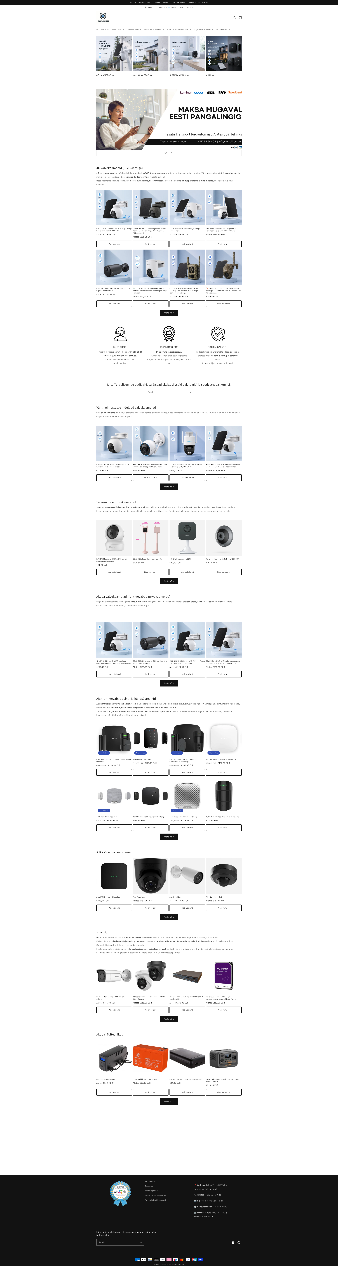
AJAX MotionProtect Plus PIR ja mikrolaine (222, 817)
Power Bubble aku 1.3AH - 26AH (145, 1079)
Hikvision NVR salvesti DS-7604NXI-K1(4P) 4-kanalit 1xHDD (186, 998)
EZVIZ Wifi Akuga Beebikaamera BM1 (147, 559)
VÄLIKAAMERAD (141, 75)
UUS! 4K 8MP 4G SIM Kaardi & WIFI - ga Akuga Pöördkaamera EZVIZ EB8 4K (114, 230)
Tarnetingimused (152, 1190)
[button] (110, 29)
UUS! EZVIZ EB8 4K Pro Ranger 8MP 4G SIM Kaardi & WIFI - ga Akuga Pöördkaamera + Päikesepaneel (149, 231)
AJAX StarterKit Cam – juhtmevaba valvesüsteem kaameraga (183, 760)
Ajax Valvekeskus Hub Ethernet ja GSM (221, 759)
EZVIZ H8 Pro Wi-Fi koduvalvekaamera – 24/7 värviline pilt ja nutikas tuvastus (113, 466)
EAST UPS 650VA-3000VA (105, 1079)
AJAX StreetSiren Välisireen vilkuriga (184, 817)
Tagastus (149, 1186)
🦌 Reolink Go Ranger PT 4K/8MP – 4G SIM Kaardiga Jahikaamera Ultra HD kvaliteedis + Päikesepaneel (223, 290)
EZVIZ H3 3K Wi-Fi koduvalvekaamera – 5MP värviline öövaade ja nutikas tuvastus (150, 466)
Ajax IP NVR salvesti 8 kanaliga (108, 897)
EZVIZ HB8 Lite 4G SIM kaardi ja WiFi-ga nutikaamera (185, 230)
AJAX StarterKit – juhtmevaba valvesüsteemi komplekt (113, 760)
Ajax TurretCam (139, 897)
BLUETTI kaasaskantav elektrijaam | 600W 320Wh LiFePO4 (222, 1080)
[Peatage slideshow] (178, 153)
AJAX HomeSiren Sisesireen (106, 817)
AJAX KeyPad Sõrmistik (142, 759)
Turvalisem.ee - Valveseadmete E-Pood (171, 1265)
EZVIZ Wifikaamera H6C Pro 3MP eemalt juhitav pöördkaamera (111, 560)
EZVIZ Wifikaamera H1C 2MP (180, 559)
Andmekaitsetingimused (155, 1200)
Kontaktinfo (150, 1181)
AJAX (208, 75)
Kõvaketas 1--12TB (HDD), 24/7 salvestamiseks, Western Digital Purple (221, 998)
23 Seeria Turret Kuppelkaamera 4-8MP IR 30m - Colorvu (149, 998)
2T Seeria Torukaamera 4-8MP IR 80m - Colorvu (111, 998)
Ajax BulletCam (175, 897)
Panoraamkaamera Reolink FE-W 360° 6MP (222, 559)
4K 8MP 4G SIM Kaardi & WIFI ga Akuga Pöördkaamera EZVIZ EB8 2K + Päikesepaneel (114, 662)
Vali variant (114, 244)
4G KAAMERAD (103, 75)
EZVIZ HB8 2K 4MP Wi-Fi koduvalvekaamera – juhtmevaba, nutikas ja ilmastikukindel (223, 466)
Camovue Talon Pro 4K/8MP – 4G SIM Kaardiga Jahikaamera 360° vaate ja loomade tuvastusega (184, 290)
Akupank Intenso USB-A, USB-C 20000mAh (186, 1079)
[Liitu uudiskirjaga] (190, 392)
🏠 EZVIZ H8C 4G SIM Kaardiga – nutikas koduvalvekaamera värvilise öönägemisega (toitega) (150, 290)
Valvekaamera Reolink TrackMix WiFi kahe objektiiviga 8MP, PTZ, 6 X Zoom (186, 466)
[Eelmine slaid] (160, 153)
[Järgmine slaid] (171, 153)
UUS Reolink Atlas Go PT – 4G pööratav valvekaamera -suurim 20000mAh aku (221, 230)
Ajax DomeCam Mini (214, 897)
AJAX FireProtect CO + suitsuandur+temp (148, 817)
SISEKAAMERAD (178, 75)
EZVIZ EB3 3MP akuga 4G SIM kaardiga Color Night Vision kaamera (113, 289)
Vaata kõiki (169, 312)
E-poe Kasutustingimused (156, 1195)
